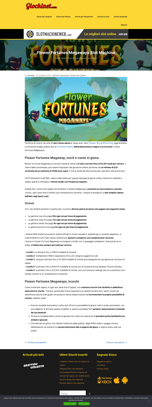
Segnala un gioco (104, 361)
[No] (149, 401)
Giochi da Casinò (78, 75)
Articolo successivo (116, 342)
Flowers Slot (94, 143)
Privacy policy (84, 404)
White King (107, 143)
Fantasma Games (65, 147)
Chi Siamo (101, 365)
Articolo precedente (35, 342)
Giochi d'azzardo (61, 75)
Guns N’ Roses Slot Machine (71, 379)
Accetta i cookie (70, 404)
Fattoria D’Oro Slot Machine (71, 369)
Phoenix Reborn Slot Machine (72, 383)
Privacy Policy (103, 369)
